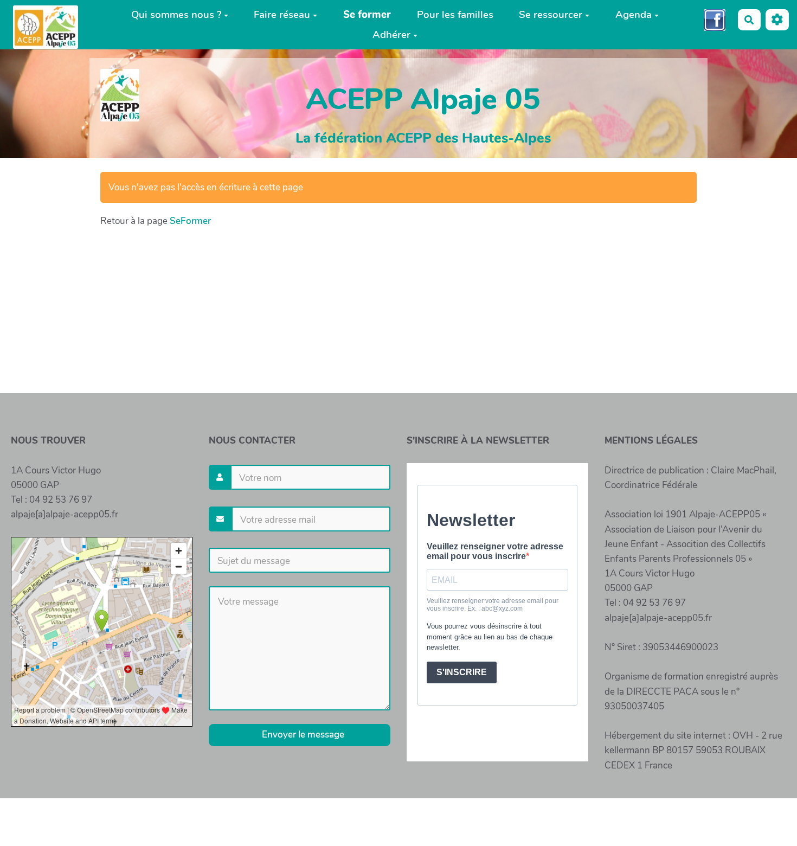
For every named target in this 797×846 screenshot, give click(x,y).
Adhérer (391, 35)
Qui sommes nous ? (176, 15)
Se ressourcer (550, 15)
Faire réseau (282, 15)
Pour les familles (455, 15)
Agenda (633, 15)
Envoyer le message (302, 734)
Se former (367, 15)
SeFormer (190, 221)
